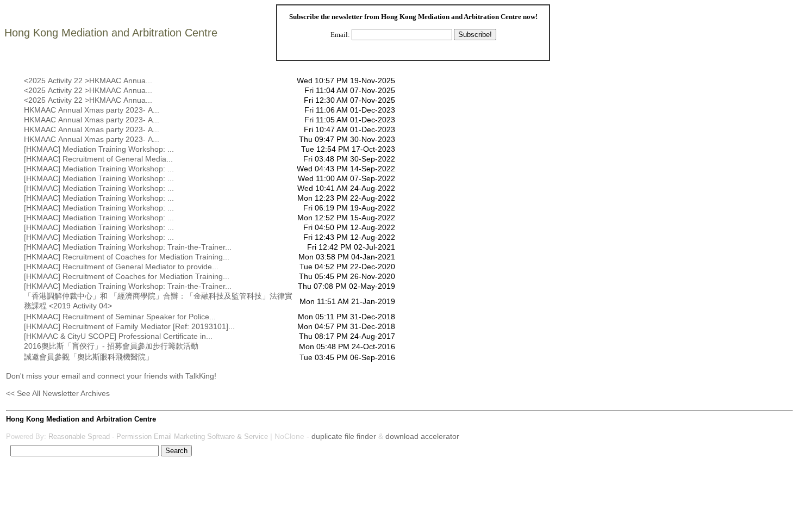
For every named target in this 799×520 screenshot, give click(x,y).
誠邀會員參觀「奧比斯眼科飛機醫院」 (88, 356)
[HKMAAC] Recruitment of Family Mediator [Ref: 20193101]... (129, 326)
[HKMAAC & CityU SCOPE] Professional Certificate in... (118, 336)
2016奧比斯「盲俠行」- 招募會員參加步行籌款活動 (111, 346)
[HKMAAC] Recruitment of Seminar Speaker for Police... (120, 316)
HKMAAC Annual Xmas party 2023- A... (91, 110)
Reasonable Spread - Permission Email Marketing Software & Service (158, 436)
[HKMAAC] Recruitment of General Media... (98, 158)
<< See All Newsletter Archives (58, 393)
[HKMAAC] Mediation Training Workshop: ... (99, 149)
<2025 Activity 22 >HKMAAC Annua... (88, 80)
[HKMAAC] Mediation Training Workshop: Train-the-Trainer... (128, 247)
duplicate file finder (343, 436)
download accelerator (422, 436)
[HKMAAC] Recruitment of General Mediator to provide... (121, 266)
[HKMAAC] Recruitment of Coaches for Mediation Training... (126, 256)
